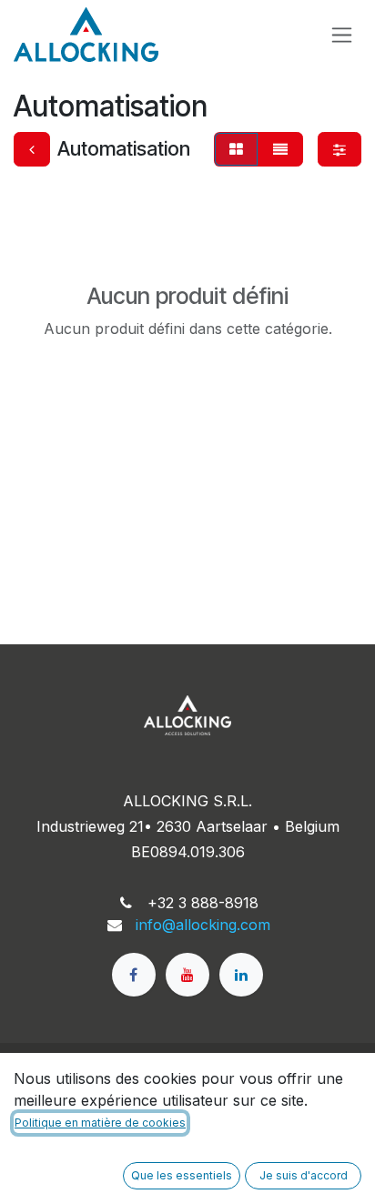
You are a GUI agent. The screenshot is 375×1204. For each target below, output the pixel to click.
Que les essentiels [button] (181, 1175)
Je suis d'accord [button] (303, 1175)
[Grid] (236, 149)
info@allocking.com (203, 925)
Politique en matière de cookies (100, 1122)
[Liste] (280, 149)
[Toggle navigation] (341, 35)
